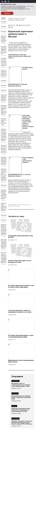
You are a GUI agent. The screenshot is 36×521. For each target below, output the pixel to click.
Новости (17, 18)
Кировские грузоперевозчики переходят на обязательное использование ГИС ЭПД (6, 161)
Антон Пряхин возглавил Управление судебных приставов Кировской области (5, 244)
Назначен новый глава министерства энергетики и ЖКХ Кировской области (6, 207)
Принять (7, 13)
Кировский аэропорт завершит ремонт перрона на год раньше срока (6, 97)
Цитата (23, 18)
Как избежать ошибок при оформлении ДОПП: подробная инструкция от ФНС (6, 50)
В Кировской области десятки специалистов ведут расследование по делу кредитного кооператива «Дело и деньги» (6, 174)
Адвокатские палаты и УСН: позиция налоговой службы (5, 38)
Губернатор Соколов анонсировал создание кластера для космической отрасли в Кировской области (4, 135)
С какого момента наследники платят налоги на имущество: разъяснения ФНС (6, 73)
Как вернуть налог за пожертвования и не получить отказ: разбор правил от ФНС (6, 62)
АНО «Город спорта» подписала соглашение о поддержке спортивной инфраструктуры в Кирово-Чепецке (6, 257)
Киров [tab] (3, 18)
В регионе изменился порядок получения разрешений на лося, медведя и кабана (5, 194)
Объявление (4, 21)
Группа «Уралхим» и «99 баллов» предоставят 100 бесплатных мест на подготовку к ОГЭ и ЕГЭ (6, 149)
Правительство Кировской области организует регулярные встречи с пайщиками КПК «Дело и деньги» (5, 229)
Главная (10, 18)
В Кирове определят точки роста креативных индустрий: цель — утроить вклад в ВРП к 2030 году (21, 422)
